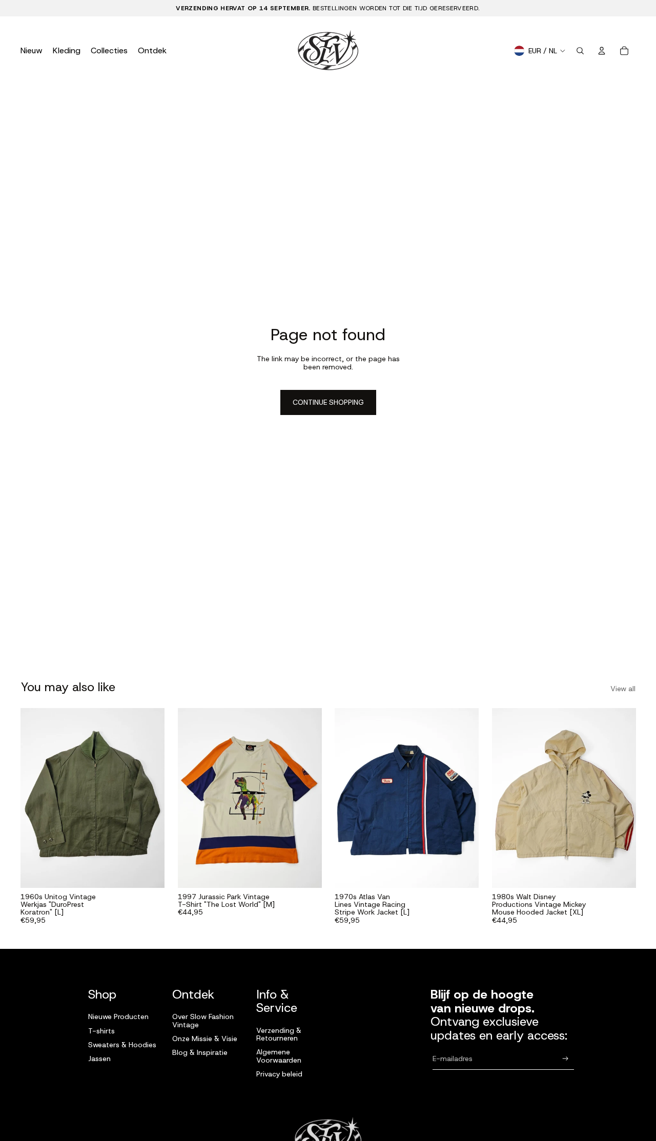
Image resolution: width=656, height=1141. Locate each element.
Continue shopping (328, 402)
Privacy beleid (279, 1073)
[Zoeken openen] (580, 50)
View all (623, 688)
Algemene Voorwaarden (278, 1055)
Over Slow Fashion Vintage (203, 1020)
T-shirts (101, 1030)
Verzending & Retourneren (278, 1034)
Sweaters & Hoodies (122, 1044)
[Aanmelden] (565, 1058)
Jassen (99, 1058)
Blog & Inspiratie (200, 1052)
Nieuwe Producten (118, 1016)
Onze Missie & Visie (204, 1038)
